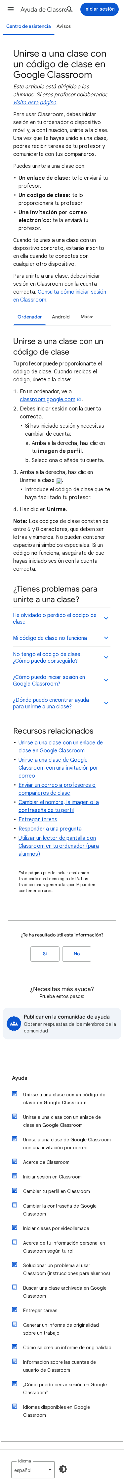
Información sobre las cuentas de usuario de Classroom (59, 1366)
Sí (45, 954)
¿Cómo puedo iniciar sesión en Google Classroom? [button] (49, 680)
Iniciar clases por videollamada (56, 1228)
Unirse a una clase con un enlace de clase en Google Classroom (62, 1121)
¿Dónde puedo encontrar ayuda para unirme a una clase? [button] (51, 703)
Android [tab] (61, 317)
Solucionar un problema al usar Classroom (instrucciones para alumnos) (66, 1269)
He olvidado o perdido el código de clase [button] (55, 618)
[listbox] (86, 317)
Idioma (24, 1460)
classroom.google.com (47, 399)
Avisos (64, 26)
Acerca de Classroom (46, 1162)
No (77, 954)
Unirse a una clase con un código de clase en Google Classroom (64, 1099)
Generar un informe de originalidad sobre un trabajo (61, 1329)
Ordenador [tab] (30, 317)
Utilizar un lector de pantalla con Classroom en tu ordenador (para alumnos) (59, 846)
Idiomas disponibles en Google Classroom (56, 1411)
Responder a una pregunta (50, 829)
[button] (11, 9)
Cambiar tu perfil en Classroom (56, 1191)
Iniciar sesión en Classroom (52, 1177)
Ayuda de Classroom (47, 9)
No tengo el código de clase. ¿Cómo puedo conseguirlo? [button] (47, 657)
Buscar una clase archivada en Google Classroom (64, 1292)
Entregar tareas (38, 819)
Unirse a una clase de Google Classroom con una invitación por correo (59, 768)
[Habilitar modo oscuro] (63, 1469)
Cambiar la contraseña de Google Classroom (60, 1210)
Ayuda (19, 1078)
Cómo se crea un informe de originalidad (67, 1348)
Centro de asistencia (28, 26)
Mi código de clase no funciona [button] (50, 638)
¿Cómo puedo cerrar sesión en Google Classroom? (65, 1389)
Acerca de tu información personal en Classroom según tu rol (64, 1247)
